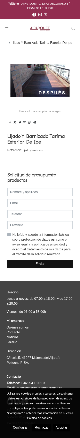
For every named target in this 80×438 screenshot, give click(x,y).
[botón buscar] (73, 28)
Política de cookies (39, 418)
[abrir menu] (7, 28)
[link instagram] (40, 14)
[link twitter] (46, 14)
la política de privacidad (48, 244)
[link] (40, 28)
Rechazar (42, 427)
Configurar (20, 427)
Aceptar (61, 427)
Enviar (40, 263)
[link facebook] (34, 14)
